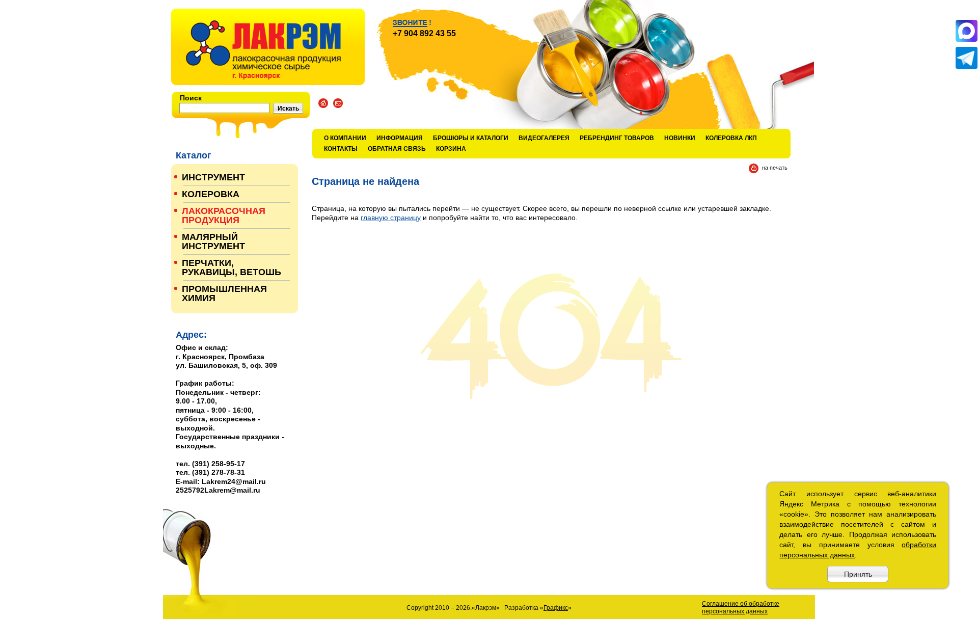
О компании (345, 138)
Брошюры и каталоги (470, 138)
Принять (858, 574)
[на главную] (268, 47)
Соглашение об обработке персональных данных (740, 607)
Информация (399, 138)
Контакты (341, 148)
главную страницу (391, 217)
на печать (774, 168)
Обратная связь (397, 148)
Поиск (191, 98)
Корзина (451, 148)
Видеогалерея (544, 138)
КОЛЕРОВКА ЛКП (731, 138)
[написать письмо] (338, 103)
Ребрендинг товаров (617, 138)
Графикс (556, 607)
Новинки (679, 138)
